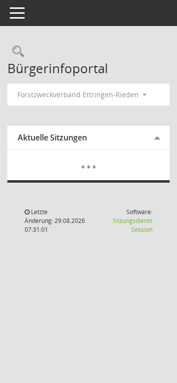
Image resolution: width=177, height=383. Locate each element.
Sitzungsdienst (132, 225)
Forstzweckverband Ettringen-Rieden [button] (79, 94)
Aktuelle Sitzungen (52, 137)
